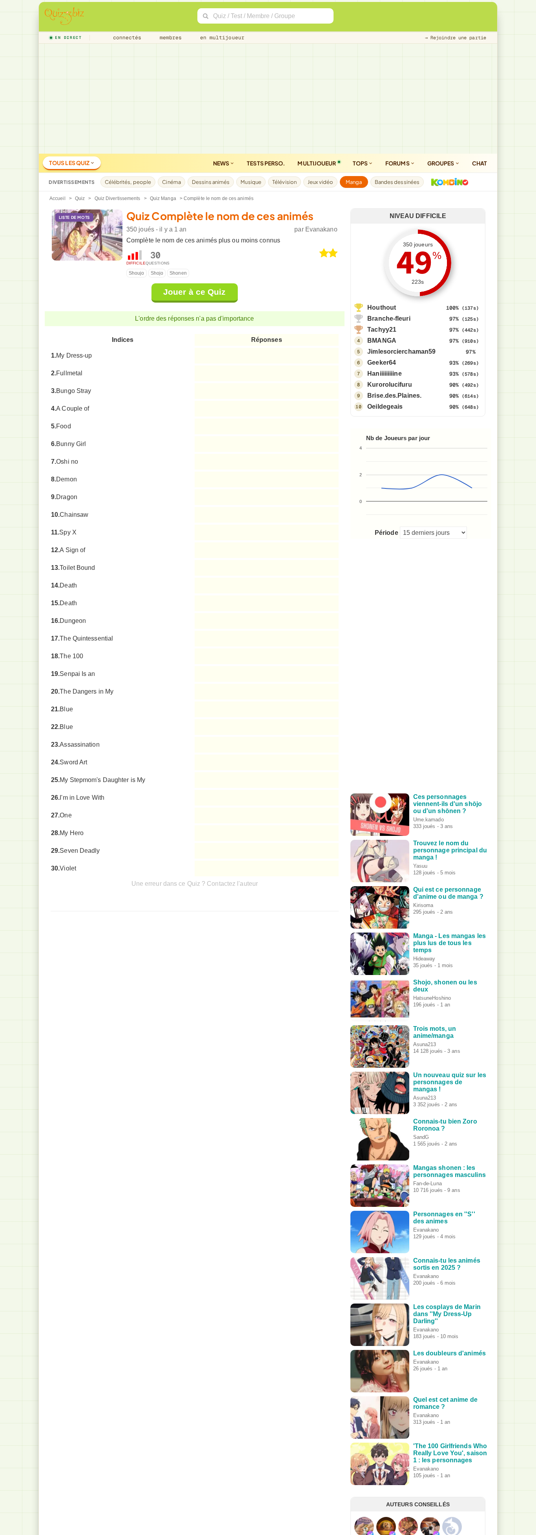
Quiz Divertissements (117, 198)
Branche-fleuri (388, 318)
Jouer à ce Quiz (194, 292)
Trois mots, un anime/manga (434, 1032)
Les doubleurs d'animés (449, 1353)
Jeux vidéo (320, 182)
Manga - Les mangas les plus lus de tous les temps (449, 943)
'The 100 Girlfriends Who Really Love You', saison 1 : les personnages (450, 1453)
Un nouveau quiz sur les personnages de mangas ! (449, 1082)
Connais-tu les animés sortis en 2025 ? (446, 1264)
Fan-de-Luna (427, 1183)
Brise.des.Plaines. (394, 395)
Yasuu (420, 866)
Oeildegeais (385, 406)
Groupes (441, 163)
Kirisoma (423, 905)
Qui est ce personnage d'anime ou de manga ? (448, 893)
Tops (361, 163)
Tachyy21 (381, 329)
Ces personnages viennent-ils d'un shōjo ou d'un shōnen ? (447, 803)
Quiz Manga (163, 198)
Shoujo (136, 273)
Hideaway (424, 959)
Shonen (178, 273)
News (221, 163)
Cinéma (171, 182)
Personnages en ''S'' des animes (444, 1218)
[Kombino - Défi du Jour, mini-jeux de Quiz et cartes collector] (447, 182)
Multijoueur (316, 163)
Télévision (284, 182)
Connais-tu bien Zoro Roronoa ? (445, 1125)
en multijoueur (220, 37)
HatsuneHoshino (432, 998)
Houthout (381, 307)
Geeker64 (381, 362)
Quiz (80, 198)
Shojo (157, 273)
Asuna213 (424, 1044)
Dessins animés (211, 182)
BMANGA (381, 340)
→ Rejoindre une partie (455, 38)
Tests (266, 163)
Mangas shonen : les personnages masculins (449, 1171)
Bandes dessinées (397, 182)
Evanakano (321, 229)
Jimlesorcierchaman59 (401, 351)
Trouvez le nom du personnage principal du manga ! (450, 850)
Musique (251, 182)
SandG (421, 1137)
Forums (397, 163)
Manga (354, 182)
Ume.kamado (428, 820)
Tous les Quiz (69, 162)
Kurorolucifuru (389, 384)
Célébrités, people (128, 182)
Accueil (57, 198)
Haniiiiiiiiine (384, 373)
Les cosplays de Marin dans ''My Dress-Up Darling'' (447, 1314)
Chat (479, 163)
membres (169, 37)
